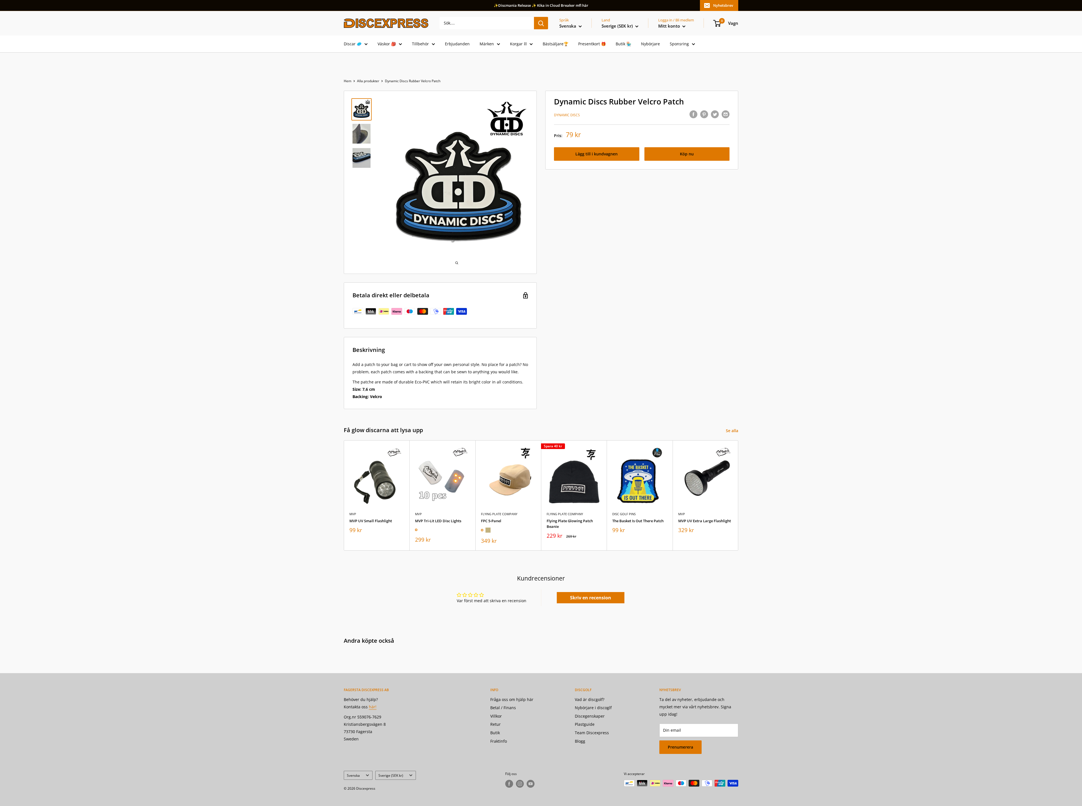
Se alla (732, 430)
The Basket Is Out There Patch (638, 520)
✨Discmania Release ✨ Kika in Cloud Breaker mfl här (541, 5)
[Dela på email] (726, 114)
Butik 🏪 (623, 43)
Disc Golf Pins (624, 514)
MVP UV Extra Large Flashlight (704, 520)
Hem (347, 81)
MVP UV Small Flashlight (370, 520)
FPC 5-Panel (491, 520)
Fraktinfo (498, 741)
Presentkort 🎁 (592, 43)
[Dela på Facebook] (693, 114)
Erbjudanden (457, 43)
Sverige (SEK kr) (390, 775)
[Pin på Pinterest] (704, 114)
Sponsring (679, 43)
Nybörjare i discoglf (593, 707)
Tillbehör (420, 43)
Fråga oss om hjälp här (511, 699)
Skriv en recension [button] (590, 598)
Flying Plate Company (499, 514)
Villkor (496, 716)
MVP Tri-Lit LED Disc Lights (438, 520)
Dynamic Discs (567, 115)
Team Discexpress (592, 732)
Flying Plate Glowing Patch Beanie (570, 523)
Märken (487, 43)
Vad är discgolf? (589, 699)
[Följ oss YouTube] (531, 784)
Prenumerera (680, 747)
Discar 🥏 (353, 43)
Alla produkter (368, 81)
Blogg (580, 741)
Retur (495, 724)
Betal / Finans (503, 707)
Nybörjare (650, 43)
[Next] (738, 495)
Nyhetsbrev (723, 5)
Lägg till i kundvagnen (596, 154)
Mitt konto (669, 26)
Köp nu (687, 154)
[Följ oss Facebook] (509, 784)
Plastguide (585, 724)
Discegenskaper (590, 716)
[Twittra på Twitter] (715, 114)
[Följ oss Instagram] (520, 784)
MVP (352, 514)
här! (372, 706)
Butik (495, 732)
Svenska (353, 775)
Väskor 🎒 (387, 43)
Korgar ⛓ (518, 43)
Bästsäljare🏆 (555, 43)
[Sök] (541, 23)
